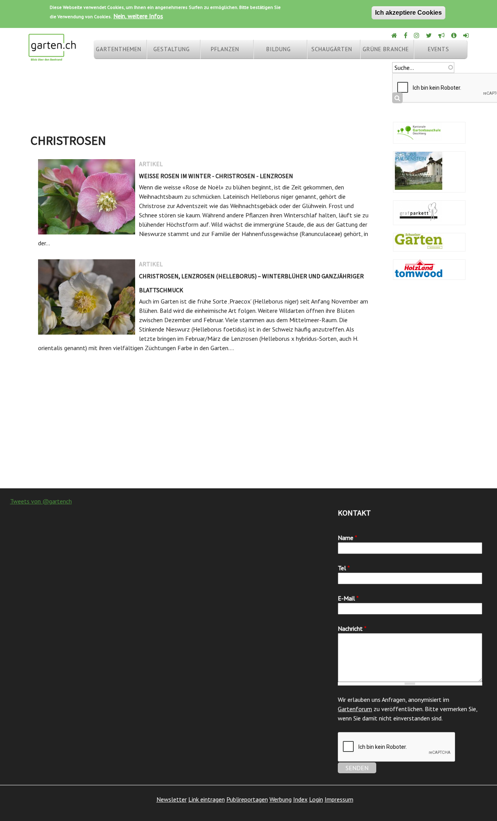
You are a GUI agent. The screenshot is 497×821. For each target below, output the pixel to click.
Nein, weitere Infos (138, 16)
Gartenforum (355, 709)
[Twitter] (429, 35)
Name (347, 538)
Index (300, 799)
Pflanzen (225, 49)
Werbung (280, 799)
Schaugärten (331, 49)
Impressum (339, 799)
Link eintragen (206, 799)
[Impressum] (454, 35)
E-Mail (348, 598)
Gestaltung (171, 49)
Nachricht (352, 628)
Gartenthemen (118, 49)
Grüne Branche (386, 49)
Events (438, 49)
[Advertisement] (248, 426)
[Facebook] (406, 35)
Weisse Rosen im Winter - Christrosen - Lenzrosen (216, 176)
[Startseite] (52, 57)
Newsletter (171, 799)
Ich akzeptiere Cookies (408, 12)
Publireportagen (247, 799)
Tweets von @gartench (41, 501)
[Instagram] (417, 35)
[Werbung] (442, 35)
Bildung (278, 49)
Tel (344, 568)
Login (316, 799)
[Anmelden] (466, 35)
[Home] (394, 35)
